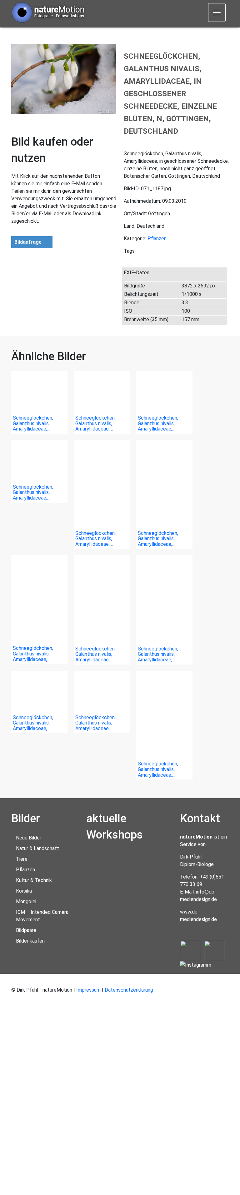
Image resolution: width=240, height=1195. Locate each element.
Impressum (88, 990)
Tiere (22, 859)
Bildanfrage (28, 242)
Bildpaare (26, 930)
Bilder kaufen (30, 941)
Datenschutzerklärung (129, 990)
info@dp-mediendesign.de (198, 895)
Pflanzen (157, 238)
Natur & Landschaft (37, 848)
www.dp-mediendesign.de (198, 915)
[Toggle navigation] (217, 12)
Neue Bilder (28, 838)
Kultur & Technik (34, 880)
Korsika (24, 891)
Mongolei (26, 901)
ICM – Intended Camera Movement (42, 916)
